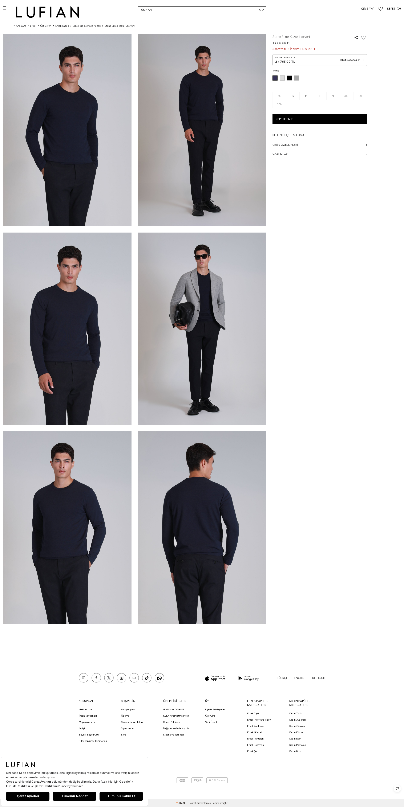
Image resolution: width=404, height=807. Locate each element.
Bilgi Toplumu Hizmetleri (93, 741)
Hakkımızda (85, 709)
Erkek (33, 25)
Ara (261, 9)
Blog (123, 734)
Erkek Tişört (253, 713)
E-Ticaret (191, 803)
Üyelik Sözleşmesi (215, 709)
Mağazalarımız (87, 722)
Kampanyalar (128, 709)
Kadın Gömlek (297, 726)
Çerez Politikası (171, 722)
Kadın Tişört (296, 713)
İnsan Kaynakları (88, 715)
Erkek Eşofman (255, 744)
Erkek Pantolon (255, 738)
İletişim (83, 728)
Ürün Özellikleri (285, 145)
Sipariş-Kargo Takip (132, 722)
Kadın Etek (295, 738)
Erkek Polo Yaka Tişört (259, 719)
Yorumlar (280, 154)
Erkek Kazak (62, 25)
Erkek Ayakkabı (255, 726)
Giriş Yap (367, 9)
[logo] (47, 12)
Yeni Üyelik (211, 722)
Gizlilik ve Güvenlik (174, 709)
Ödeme (125, 715)
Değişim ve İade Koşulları (177, 728)
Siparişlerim (127, 728)
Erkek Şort (252, 751)
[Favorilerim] (381, 9)
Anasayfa (21, 25)
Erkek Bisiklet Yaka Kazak (87, 25)
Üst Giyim (45, 25)
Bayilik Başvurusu (89, 734)
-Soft (181, 803)
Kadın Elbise (296, 732)
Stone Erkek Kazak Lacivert (119, 25)
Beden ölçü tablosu (288, 135)
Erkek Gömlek (255, 732)
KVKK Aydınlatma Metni (176, 715)
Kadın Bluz (295, 751)
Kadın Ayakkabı (297, 719)
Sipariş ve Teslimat (173, 734)
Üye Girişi (210, 715)
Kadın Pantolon (297, 744)
